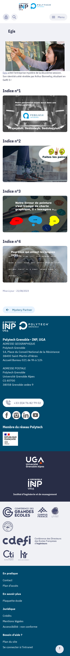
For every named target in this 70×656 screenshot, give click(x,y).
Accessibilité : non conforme (20, 626)
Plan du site (10, 641)
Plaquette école (12, 600)
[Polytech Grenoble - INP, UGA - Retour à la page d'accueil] (35, 6)
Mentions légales (13, 621)
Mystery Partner (22, 310)
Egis (5, 72)
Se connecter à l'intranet (18, 647)
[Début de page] (61, 649)
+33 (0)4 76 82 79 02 (27, 403)
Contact (7, 580)
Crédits (7, 615)
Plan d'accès (10, 585)
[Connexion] (6, 17)
